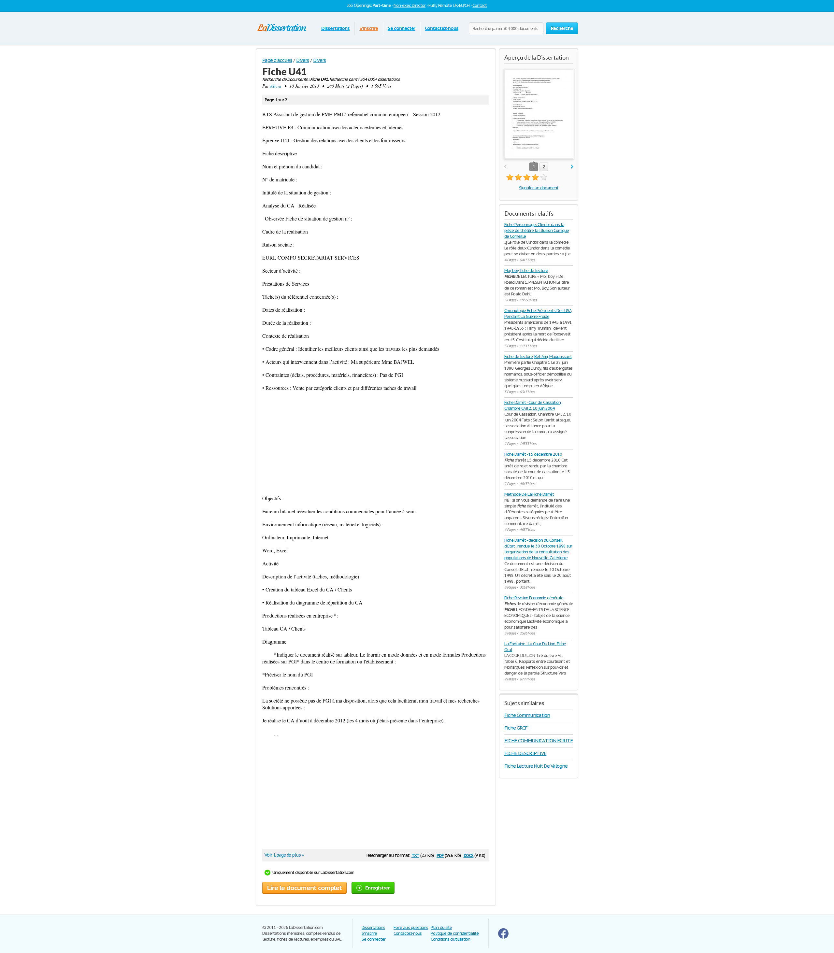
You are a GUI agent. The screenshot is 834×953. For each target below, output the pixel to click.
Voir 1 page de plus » (284, 855)
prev (505, 166)
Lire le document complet (304, 888)
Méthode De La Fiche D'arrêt (529, 494)
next (572, 166)
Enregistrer (377, 888)
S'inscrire (368, 28)
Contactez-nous (441, 28)
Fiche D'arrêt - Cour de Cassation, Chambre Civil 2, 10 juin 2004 (532, 405)
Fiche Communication (527, 715)
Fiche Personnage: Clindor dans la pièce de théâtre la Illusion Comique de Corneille (536, 230)
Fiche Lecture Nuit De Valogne (536, 766)
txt (415, 855)
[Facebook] (503, 937)
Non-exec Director (409, 5)
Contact (479, 5)
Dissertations (335, 28)
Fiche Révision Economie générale (533, 598)
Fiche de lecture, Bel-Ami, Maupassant (538, 356)
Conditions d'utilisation (450, 939)
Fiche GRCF (515, 728)
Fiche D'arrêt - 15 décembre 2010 (533, 454)
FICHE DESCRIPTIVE (525, 753)
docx (469, 855)
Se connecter (401, 28)
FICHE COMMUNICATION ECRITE (538, 740)
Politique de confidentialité (455, 933)
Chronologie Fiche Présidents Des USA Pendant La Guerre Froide (537, 313)
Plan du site (441, 927)
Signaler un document (538, 188)
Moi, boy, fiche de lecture (526, 270)
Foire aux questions (411, 927)
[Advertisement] (375, 443)
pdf (440, 855)
